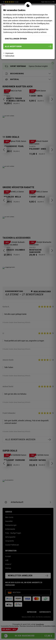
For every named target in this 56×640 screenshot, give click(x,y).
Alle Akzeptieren (13, 46)
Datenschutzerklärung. (11, 29)
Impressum (9, 53)
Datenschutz (9, 56)
